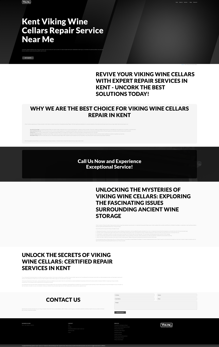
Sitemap (69, 326)
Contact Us (195, 2)
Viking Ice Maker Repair (119, 328)
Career (69, 332)
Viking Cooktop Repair (118, 339)
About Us (181, 2)
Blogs (191, 2)
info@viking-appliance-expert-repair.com (76, 328)
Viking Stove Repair (118, 332)
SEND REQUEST (120, 312)
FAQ (69, 325)
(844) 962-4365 (71, 330)
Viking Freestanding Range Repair (121, 336)
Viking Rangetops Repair (119, 337)
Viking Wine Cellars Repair (119, 330)
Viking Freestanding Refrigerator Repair (122, 326)
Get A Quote (28, 57)
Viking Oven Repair (118, 334)
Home (177, 2)
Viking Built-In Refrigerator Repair (121, 325)
